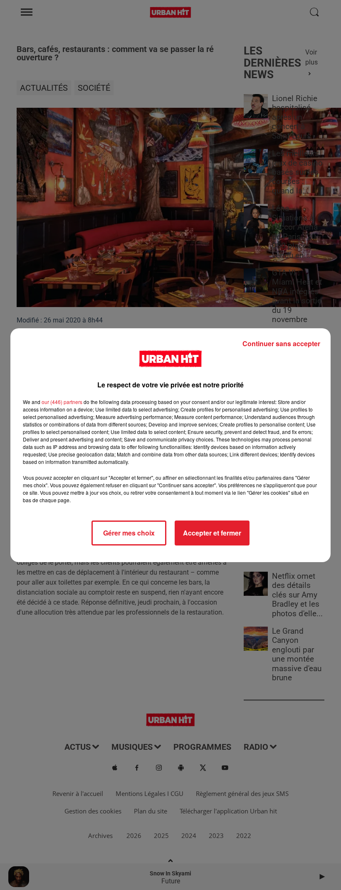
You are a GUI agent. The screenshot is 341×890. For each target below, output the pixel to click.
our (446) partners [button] (62, 401)
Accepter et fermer (212, 533)
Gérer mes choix (129, 533)
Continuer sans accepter (281, 343)
